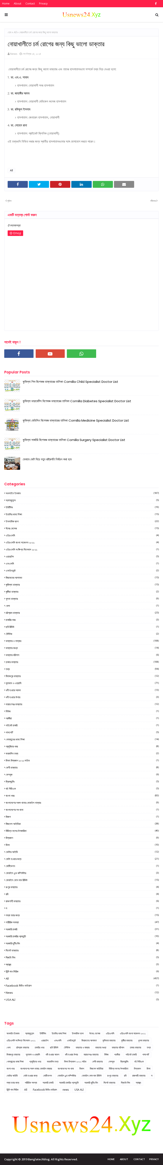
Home (6, 3)
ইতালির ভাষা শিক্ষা (82, 514)
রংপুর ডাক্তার (82, 887)
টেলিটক (82, 634)
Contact (30, 3)
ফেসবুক (82, 774)
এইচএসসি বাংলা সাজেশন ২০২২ (82, 542)
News (13, 54)
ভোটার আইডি (82, 852)
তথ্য (82, 669)
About (17, 3)
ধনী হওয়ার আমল (82, 690)
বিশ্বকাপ (82, 838)
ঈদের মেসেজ (82, 528)
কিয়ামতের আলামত (82, 578)
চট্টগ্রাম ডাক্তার (82, 613)
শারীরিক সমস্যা (82, 922)
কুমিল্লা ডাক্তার (82, 585)
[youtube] (50, 353)
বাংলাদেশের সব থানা (82, 810)
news (82, 992)
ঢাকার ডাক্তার (82, 662)
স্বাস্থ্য (82, 964)
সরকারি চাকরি (82, 929)
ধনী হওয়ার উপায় (82, 697)
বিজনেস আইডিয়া (82, 824)
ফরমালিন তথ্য (82, 753)
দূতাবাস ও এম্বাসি (82, 683)
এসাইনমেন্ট (82, 570)
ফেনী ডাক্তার (82, 767)
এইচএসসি (82, 535)
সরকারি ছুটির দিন (82, 943)
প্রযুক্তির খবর (82, 746)
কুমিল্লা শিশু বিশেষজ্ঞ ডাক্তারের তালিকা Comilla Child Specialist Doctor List (70, 381)
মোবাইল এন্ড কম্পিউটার (82, 873)
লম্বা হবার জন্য (82, 915)
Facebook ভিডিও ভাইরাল (82, 985)
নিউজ (82, 711)
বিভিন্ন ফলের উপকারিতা (82, 831)
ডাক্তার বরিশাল (82, 655)
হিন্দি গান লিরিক (82, 971)
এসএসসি (82, 563)
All (15, 32)
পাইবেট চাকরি (82, 725)
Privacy (43, 3)
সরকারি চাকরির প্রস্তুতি (82, 936)
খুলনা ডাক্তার (82, 599)
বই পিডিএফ (82, 789)
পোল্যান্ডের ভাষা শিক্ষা (82, 739)
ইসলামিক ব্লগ (82, 521)
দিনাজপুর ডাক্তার (82, 676)
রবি (82, 894)
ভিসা (82, 845)
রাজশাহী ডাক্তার (82, 901)
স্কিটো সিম (82, 957)
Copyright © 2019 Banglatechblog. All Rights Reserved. (41, 1159)
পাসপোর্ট (82, 732)
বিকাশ (82, 817)
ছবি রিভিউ (82, 627)
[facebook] (155, 3)
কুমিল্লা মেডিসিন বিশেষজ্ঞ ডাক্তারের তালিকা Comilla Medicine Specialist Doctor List (76, 420)
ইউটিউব (82, 507)
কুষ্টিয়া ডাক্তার (82, 592)
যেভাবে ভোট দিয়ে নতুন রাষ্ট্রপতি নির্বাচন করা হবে (47, 459)
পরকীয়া (82, 718)
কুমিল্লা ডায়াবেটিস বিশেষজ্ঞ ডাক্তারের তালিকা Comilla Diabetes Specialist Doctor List (77, 401)
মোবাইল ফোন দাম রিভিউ (82, 880)
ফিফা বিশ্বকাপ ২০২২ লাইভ (82, 760)
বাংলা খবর (82, 796)
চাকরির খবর (82, 620)
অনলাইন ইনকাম (82, 493)
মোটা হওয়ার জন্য (82, 859)
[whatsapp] (81, 353)
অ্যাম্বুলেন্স (82, 500)
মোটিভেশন (82, 866)
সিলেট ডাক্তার (82, 950)
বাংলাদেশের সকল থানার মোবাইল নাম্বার (82, 803)
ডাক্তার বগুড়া (82, 648)
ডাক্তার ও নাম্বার (82, 641)
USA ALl (82, 1000)
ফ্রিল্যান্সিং (82, 781)
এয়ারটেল (82, 556)
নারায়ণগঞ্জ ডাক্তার (82, 704)
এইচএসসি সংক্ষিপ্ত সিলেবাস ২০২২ (82, 549)
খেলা (82, 606)
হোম (9, 32)
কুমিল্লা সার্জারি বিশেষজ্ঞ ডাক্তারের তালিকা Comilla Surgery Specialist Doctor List (74, 440)
